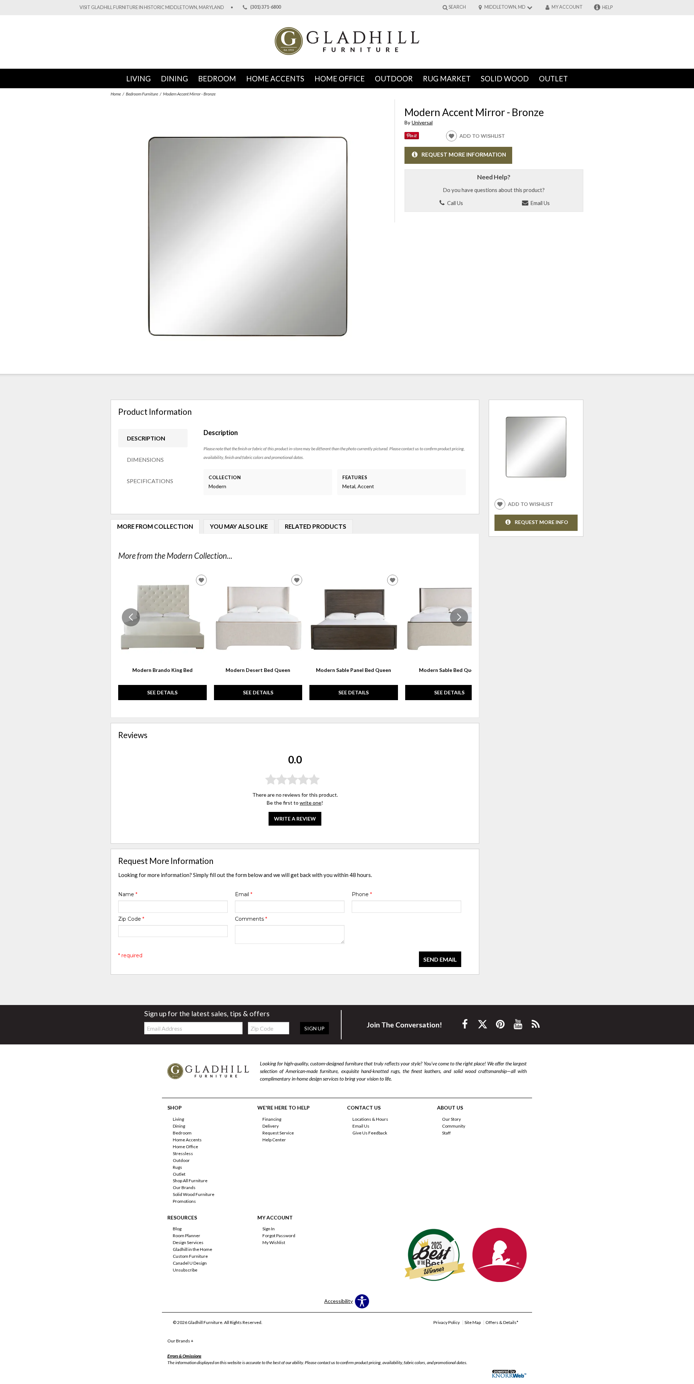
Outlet (553, 78)
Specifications (150, 480)
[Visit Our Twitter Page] (483, 1024)
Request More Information (463, 154)
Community (453, 1126)
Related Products (315, 526)
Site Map (472, 1322)
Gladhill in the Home (192, 1249)
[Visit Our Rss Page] (535, 1024)
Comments (251, 919)
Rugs (177, 1167)
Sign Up (314, 1028)
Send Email (440, 959)
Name (127, 894)
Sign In (268, 1228)
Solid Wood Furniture (193, 1194)
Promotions (184, 1201)
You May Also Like (239, 526)
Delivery (270, 1126)
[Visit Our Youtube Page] (518, 1024)
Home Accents (275, 78)
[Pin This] (411, 137)
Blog (177, 1228)
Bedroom (217, 78)
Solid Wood (505, 78)
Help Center (274, 1139)
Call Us (454, 203)
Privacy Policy (446, 1322)
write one (310, 803)
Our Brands (184, 1187)
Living (138, 78)
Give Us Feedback (369, 1133)
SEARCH (457, 7)
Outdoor (394, 78)
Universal (422, 122)
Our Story (451, 1119)
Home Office (339, 78)
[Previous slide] (131, 617)
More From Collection (155, 526)
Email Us (539, 203)
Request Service (278, 1133)
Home (116, 94)
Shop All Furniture (190, 1180)
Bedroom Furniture (142, 94)
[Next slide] (459, 617)
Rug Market (447, 78)
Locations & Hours (370, 1119)
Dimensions (145, 459)
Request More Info (541, 522)
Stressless (183, 1153)
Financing (271, 1119)
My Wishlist (273, 1242)
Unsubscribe (185, 1270)
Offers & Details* (501, 1322)
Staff (446, 1133)
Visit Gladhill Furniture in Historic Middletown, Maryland (152, 7)
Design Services (188, 1242)
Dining (174, 78)
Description (146, 438)
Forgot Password (278, 1235)
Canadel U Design (190, 1263)
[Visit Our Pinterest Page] (500, 1024)
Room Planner (186, 1235)
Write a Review (295, 819)
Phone (362, 894)
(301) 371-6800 (265, 7)
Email (243, 894)
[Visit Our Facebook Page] (465, 1024)
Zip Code (131, 919)
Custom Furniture (190, 1256)
